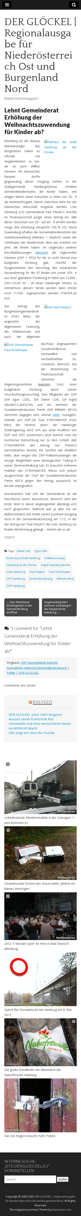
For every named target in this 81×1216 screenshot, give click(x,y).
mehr (56, 415)
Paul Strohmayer (59, 572)
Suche (63, 1179)
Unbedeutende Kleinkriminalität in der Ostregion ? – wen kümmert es (40, 820)
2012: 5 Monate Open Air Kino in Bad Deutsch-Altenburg (37, 946)
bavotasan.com (61, 1209)
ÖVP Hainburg (15, 586)
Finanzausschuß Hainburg (23, 558)
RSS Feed (42, 702)
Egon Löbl (41, 551)
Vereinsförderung (40, 579)
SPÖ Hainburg (15, 579)
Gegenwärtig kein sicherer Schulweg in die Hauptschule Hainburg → (57, 607)
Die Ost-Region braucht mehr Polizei (29, 1136)
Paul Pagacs (37, 572)
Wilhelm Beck (65, 579)
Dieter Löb (23, 551)
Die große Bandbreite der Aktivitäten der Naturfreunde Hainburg (32, 1072)
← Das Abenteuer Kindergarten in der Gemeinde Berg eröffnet (19, 607)
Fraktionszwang (54, 558)
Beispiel (41, 252)
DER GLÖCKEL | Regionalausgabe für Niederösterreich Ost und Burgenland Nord (40, 55)
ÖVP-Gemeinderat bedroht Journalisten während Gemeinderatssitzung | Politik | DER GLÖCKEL (38, 668)
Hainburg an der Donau (21, 565)
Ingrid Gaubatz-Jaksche (55, 565)
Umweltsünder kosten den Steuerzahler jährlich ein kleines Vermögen (39, 886)
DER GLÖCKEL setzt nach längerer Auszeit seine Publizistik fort (35, 716)
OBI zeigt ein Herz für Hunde (31, 733)
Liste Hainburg (15, 572)
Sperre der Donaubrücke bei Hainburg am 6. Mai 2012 (37, 1012)
